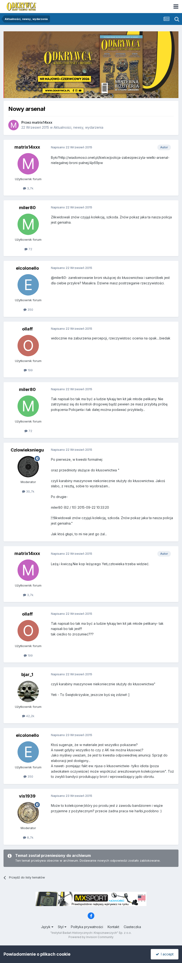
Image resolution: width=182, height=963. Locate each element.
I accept (166, 954)
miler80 (27, 207)
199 (30, 370)
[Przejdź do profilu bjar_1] (28, 691)
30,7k (29, 491)
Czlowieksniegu (27, 449)
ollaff (27, 328)
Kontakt (113, 927)
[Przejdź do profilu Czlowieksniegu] (28, 466)
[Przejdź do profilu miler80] (28, 224)
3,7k (29, 188)
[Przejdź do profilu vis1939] (28, 812)
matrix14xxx (42, 122)
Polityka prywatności (87, 927)
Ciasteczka (132, 927)
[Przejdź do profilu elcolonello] (28, 285)
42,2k (29, 716)
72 (29, 249)
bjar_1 (27, 674)
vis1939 (27, 796)
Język (46, 927)
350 (30, 309)
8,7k (29, 837)
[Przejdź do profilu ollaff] (28, 345)
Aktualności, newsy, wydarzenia (78, 127)
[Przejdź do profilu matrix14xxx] (13, 125)
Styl (61, 927)
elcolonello (27, 268)
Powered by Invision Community (91, 937)
